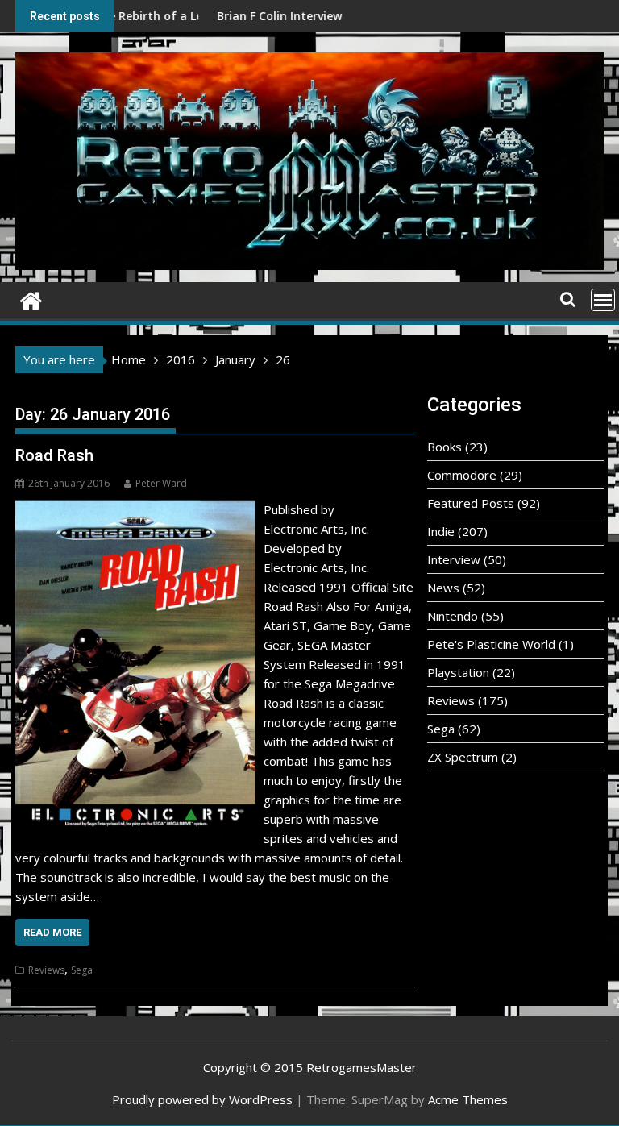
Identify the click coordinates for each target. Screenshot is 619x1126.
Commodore (461, 475)
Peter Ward (161, 483)
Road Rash (54, 455)
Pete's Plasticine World (491, 644)
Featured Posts (470, 503)
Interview (453, 559)
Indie (441, 531)
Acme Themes (468, 1099)
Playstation (458, 672)
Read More (52, 932)
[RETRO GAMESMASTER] (31, 298)
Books (444, 446)
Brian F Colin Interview (236, 15)
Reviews (46, 970)
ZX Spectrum (462, 757)
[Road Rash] (135, 509)
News (443, 588)
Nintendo (452, 616)
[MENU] (603, 300)
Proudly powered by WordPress (202, 1099)
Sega (82, 970)
